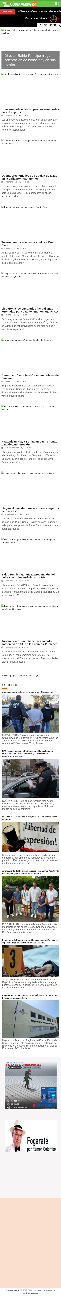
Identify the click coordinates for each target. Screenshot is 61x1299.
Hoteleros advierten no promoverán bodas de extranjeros (30, 111)
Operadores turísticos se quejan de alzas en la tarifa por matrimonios (29, 177)
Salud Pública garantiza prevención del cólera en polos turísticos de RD (28, 576)
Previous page (8, 675)
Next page (33, 675)
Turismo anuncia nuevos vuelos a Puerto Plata (29, 244)
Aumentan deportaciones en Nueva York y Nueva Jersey (27, 692)
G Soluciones (32, 1293)
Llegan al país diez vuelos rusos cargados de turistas (30, 510)
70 (27, 675)
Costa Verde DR (15, 1290)
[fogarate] (30, 1136)
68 (21, 675)
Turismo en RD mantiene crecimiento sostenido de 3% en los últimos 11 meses (29, 643)
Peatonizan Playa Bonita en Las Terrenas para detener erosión (29, 443)
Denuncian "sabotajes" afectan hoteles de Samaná (30, 377)
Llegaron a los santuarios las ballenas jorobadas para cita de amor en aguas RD (29, 310)
